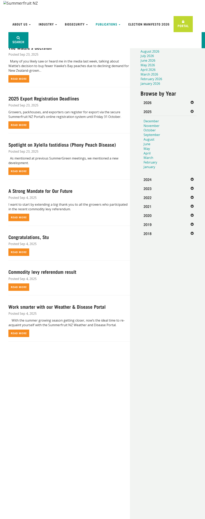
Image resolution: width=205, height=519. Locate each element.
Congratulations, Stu (28, 237)
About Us (20, 24)
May (147, 148)
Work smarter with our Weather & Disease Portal (57, 306)
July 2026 (147, 56)
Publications (107, 24)
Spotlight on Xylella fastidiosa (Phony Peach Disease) (62, 144)
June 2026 (148, 60)
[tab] (169, 103)
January (149, 167)
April (147, 153)
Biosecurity (75, 24)
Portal (183, 26)
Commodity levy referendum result (42, 271)
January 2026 (150, 83)
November (152, 126)
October (150, 130)
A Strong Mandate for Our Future (40, 190)
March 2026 (149, 74)
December (151, 121)
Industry (47, 24)
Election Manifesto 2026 (149, 24)
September (152, 135)
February (150, 162)
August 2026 (150, 51)
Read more (19, 79)
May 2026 (148, 65)
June (147, 144)
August (149, 139)
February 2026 (151, 79)
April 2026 (148, 69)
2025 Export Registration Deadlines (43, 98)
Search (18, 42)
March (148, 157)
